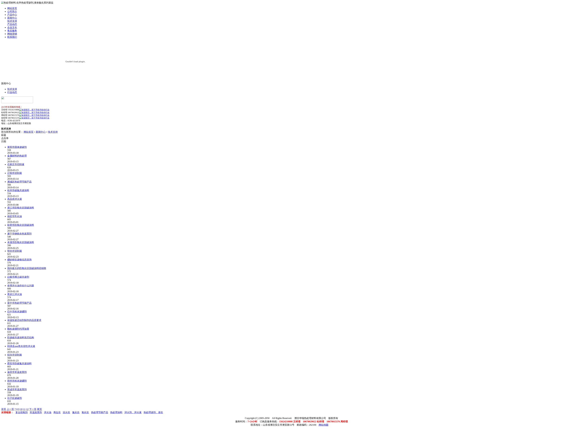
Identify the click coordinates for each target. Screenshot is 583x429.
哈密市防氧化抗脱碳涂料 (20, 225)
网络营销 (12, 33)
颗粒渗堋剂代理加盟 (18, 329)
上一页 (10, 409)
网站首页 (12, 8)
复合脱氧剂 (21, 412)
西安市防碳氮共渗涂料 (19, 363)
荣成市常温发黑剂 (17, 389)
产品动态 (12, 24)
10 (21, 409)
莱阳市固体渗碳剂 (17, 147)
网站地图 (323, 425)
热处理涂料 (116, 412)
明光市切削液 (14, 251)
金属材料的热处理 (17, 155)
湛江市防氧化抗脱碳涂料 (20, 207)
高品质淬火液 (14, 199)
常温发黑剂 (36, 412)
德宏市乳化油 (14, 216)
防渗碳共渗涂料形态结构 (20, 337)
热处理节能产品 (99, 412)
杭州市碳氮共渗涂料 (18, 190)
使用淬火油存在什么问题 (20, 285)
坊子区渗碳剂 (14, 398)
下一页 (32, 409)
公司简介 (12, 11)
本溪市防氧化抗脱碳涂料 (20, 242)
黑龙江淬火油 (14, 294)
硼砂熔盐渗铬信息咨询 (19, 259)
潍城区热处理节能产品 (19, 181)
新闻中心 (12, 18)
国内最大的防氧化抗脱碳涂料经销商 (26, 268)
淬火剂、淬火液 (132, 412)
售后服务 (12, 30)
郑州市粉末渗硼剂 (17, 380)
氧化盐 (85, 412)
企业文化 (12, 27)
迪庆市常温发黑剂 (17, 372)
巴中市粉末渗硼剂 (17, 311)
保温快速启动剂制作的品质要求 (24, 320)
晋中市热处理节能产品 (19, 303)
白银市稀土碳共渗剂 (18, 277)
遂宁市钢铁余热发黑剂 (19, 233)
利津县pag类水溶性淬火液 (21, 346)
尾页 (39, 409)
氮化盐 (76, 412)
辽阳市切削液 (14, 173)
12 (27, 409)
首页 (3, 409)
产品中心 (12, 14)
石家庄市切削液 (15, 164)
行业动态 (12, 92)
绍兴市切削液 (14, 355)
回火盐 (66, 412)
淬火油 (47, 412)
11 (24, 409)
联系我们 (12, 37)
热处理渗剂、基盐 (153, 412)
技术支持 (12, 21)
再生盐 (57, 412)
